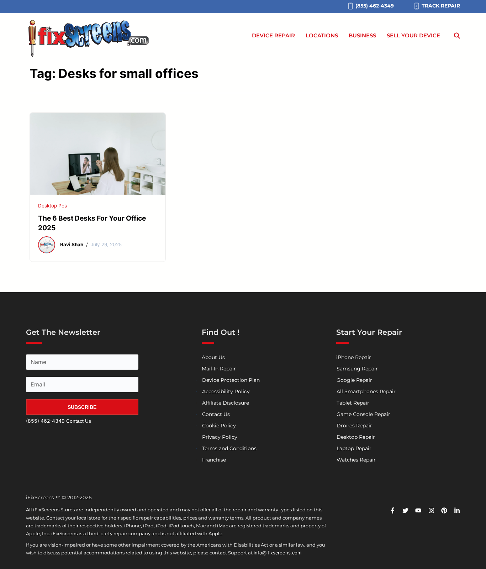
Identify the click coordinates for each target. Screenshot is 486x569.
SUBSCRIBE (82, 407)
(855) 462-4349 (45, 421)
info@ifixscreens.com (277, 552)
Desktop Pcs (52, 206)
